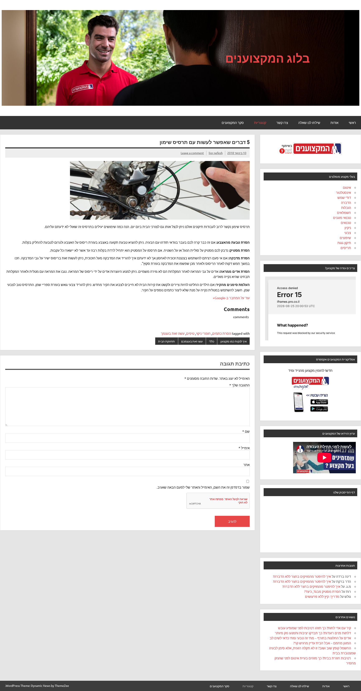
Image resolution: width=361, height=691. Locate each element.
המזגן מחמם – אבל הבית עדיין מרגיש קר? (322, 643)
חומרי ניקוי (203, 333)
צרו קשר (282, 122)
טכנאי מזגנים (342, 217)
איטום (347, 187)
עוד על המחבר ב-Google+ (231, 298)
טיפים (190, 333)
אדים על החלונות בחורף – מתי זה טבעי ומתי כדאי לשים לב (310, 638)
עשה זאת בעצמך (172, 333)
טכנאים (346, 222)
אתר (246, 464)
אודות (334, 122)
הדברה (346, 202)
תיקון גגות (344, 243)
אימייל (244, 447)
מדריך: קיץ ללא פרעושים (322, 596)
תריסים (346, 248)
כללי (211, 341)
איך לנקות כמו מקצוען (233, 341)
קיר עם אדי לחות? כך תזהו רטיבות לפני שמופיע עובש (314, 628)
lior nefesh (216, 153)
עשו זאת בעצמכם (192, 341)
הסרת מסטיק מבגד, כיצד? (322, 591)
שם (246, 431)
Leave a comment (192, 153)
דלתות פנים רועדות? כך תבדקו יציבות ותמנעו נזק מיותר (313, 633)
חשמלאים (344, 212)
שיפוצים (345, 237)
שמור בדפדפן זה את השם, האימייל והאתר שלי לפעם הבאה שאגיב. (203, 487)
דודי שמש (344, 197)
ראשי (352, 122)
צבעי (347, 232)
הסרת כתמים (221, 333)
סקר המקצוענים (233, 122)
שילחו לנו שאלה (309, 122)
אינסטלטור (343, 192)
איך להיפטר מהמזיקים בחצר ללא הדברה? (302, 576)
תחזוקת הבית (166, 341)
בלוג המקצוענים (267, 58)
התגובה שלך (239, 385)
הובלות (346, 207)
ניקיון (347, 227)
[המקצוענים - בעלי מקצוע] (310, 156)
